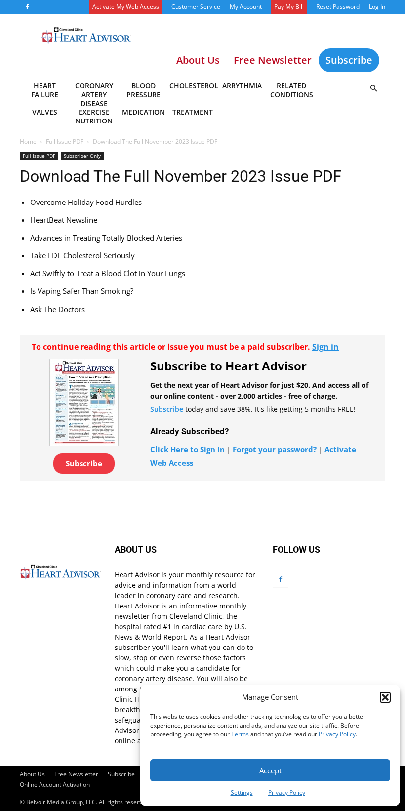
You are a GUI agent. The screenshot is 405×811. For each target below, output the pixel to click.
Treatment (192, 112)
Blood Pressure (143, 90)
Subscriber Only (82, 155)
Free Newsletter (76, 774)
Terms (240, 734)
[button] (385, 697)
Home (28, 141)
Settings (242, 792)
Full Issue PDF (64, 141)
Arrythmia (242, 85)
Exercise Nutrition (94, 116)
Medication (143, 112)
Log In (377, 6)
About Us (32, 774)
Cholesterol (193, 85)
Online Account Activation (55, 784)
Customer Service (195, 6)
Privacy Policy (337, 734)
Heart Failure (44, 90)
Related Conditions (291, 90)
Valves (44, 112)
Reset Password (338, 6)
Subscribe (348, 60)
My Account (246, 6)
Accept (270, 770)
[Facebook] (27, 7)
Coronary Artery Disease (94, 92)
